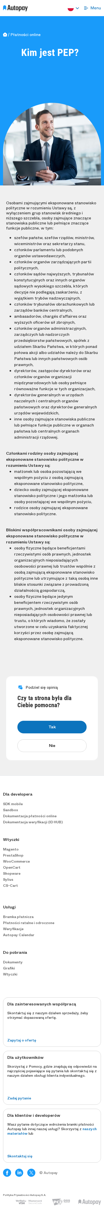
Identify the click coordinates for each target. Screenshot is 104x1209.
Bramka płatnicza (18, 916)
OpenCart (11, 867)
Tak (52, 727)
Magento (11, 849)
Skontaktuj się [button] (19, 1156)
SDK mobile (13, 803)
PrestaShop (13, 855)
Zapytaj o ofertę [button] (21, 1040)
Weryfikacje (13, 928)
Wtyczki (10, 974)
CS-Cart (10, 885)
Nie (52, 745)
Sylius (8, 879)
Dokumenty (13, 962)
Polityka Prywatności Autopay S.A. (24, 1195)
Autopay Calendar (18, 934)
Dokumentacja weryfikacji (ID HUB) (33, 822)
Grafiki (9, 968)
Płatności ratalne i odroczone (28, 922)
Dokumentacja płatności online (30, 816)
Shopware (11, 873)
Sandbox (10, 809)
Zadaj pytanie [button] (19, 1098)
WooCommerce (16, 861)
